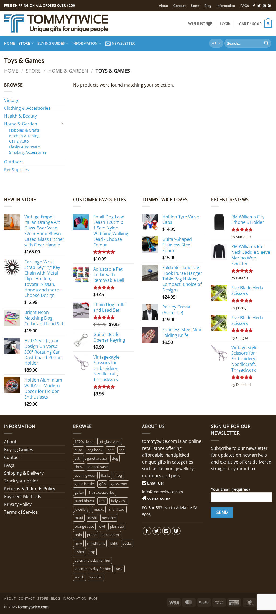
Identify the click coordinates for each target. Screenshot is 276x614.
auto (78, 449)
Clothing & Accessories (27, 108)
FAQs (244, 6)
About (163, 6)
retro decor (110, 534)
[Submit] (266, 43)
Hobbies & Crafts (24, 130)
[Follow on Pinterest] (269, 6)
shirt (114, 543)
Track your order (21, 481)
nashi (92, 517)
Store (195, 6)
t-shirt (79, 551)
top (92, 551)
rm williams (96, 543)
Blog (207, 6)
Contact (179, 6)
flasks (105, 475)
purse (91, 534)
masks (99, 509)
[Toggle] (61, 124)
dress (79, 466)
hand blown (84, 500)
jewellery (82, 509)
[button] (225, 24)
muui (79, 517)
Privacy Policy (18, 504)
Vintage (11, 100)
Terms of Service (21, 512)
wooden (96, 577)
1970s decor (84, 441)
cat (77, 458)
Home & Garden (68, 70)
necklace (109, 517)
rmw (78, 543)
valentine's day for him (93, 568)
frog (118, 475)
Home (9, 43)
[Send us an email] (264, 6)
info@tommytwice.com (162, 491)
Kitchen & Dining (24, 135)
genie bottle (84, 483)
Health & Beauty (20, 116)
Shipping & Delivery (24, 473)
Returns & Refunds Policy (29, 489)
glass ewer (119, 483)
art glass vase (109, 441)
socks (127, 543)
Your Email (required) (230, 489)
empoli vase (98, 466)
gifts (102, 483)
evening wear (85, 475)
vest (119, 568)
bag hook (94, 449)
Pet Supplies (16, 170)
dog (115, 458)
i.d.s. (102, 500)
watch (79, 577)
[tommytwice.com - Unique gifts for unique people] (71, 23)
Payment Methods (22, 496)
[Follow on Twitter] (259, 6)
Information (225, 6)
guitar (79, 492)
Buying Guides (51, 43)
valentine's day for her (92, 560)
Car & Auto (19, 141)
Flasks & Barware (24, 146)
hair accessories (101, 492)
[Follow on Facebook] (254, 6)
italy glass (118, 500)
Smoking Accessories (28, 152)
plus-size (117, 526)
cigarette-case (96, 458)
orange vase (84, 526)
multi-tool (117, 509)
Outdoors (14, 162)
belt (111, 449)
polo (78, 534)
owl (102, 526)
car (121, 449)
